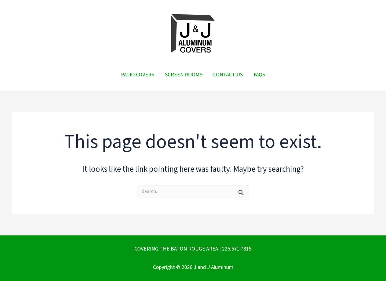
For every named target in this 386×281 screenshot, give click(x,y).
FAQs (259, 74)
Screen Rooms (183, 74)
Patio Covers (137, 74)
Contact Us (228, 74)
